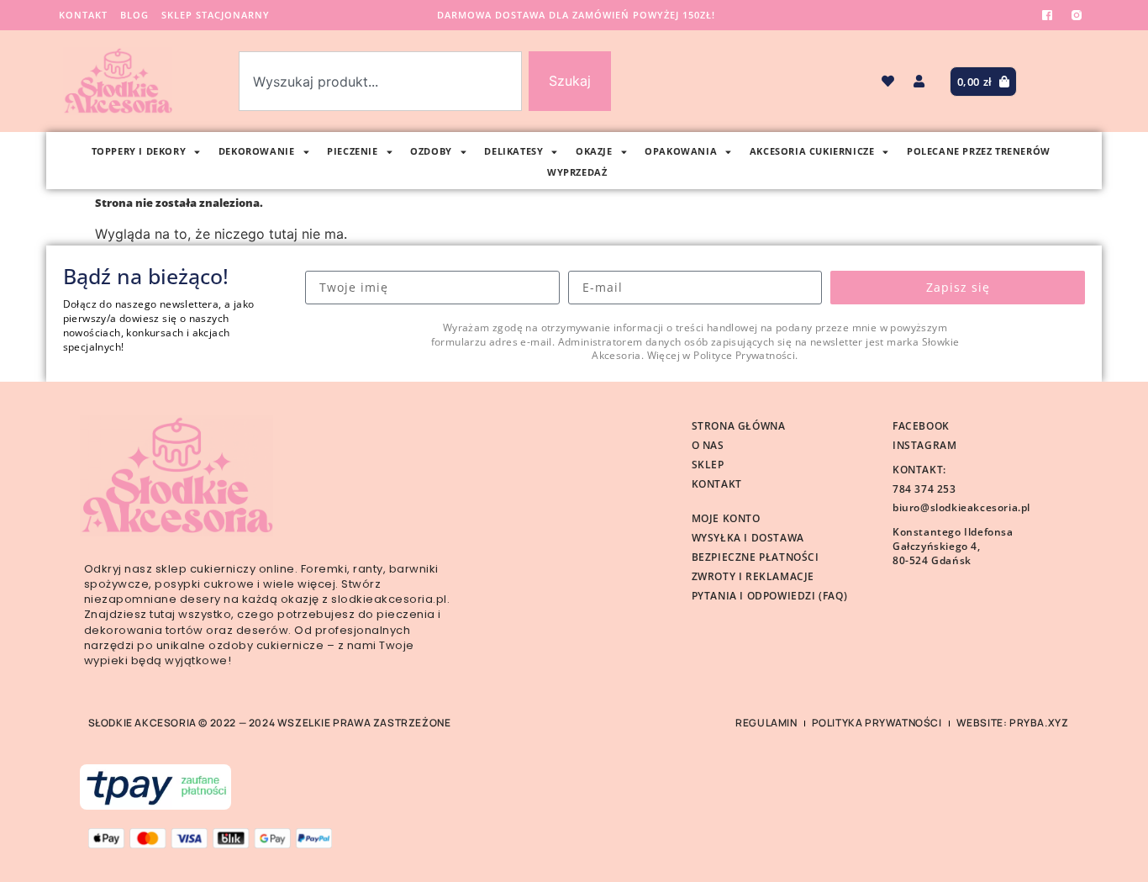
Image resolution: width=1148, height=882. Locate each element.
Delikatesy (513, 151)
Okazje (594, 151)
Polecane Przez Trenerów (979, 151)
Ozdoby (431, 151)
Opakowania (681, 151)
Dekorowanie (257, 151)
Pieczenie (352, 151)
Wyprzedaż (577, 172)
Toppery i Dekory (139, 151)
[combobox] (380, 80)
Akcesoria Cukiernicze (812, 151)
